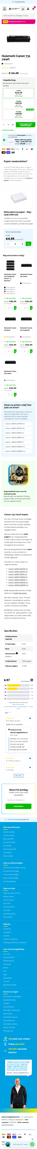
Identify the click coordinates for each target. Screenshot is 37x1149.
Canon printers (8, 835)
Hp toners (6, 903)
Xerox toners (7, 917)
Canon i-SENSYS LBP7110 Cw (14, 428)
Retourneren (7, 1014)
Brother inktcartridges (11, 871)
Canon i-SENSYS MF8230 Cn (15, 447)
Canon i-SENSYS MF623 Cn (14, 433)
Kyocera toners (8, 907)
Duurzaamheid (8, 957)
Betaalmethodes (9, 1000)
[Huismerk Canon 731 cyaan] (10, 362)
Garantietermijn (9, 1020)
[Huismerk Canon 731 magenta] (26, 319)
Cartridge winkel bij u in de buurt (15, 942)
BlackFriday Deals (9, 985)
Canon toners (8, 900)
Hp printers (7, 846)
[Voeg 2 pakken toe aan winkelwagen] (28, 244)
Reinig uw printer (9, 1027)
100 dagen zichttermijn (11, 1010)
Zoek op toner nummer (11, 893)
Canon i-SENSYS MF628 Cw (14, 437)
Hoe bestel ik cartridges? (12, 997)
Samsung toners (9, 914)
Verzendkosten (8, 1007)
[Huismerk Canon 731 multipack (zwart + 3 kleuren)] (10, 265)
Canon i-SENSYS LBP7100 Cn (15, 424)
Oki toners (7, 910)
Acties (5, 968)
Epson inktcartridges (10, 878)
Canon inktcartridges (11, 875)
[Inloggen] (28, 9)
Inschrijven (18, 806)
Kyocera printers (9, 842)
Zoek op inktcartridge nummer (14, 868)
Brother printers (9, 832)
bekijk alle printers (20, 593)
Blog (5, 975)
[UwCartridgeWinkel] (14, 9)
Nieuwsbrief (7, 978)
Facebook (7, 929)
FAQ (4, 971)
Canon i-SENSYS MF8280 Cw (15, 451)
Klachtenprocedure (10, 1017)
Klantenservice (8, 961)
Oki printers (7, 853)
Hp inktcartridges (9, 881)
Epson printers (8, 839)
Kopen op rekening (10, 939)
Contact (6, 981)
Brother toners (8, 897)
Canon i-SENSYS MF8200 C (14, 442)
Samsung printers (9, 849)
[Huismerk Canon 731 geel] (10, 319)
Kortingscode (8, 1031)
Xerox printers (8, 856)
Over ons (6, 954)
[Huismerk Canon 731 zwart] (26, 265)
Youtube (6, 936)
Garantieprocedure (10, 1024)
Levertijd (6, 1003)
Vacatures (7, 964)
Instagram (7, 932)
